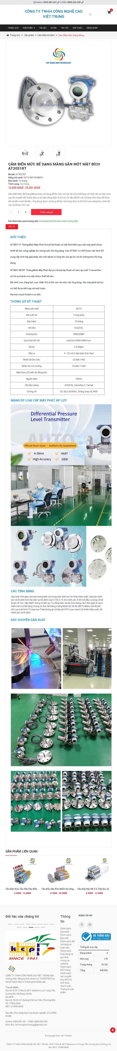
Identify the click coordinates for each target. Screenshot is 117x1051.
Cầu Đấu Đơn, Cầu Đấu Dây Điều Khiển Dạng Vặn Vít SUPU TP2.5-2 (39, 889)
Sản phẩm (28, 28)
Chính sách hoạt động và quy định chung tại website (66, 957)
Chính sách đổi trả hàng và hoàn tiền (67, 944)
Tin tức (64, 28)
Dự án (54, 28)
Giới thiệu (77, 28)
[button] (10, 924)
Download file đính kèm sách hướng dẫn (58, 221)
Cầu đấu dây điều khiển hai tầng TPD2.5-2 (63, 889)
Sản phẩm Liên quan (21, 851)
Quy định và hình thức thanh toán (66, 982)
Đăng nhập (92, 28)
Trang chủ (13, 28)
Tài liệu (42, 28)
